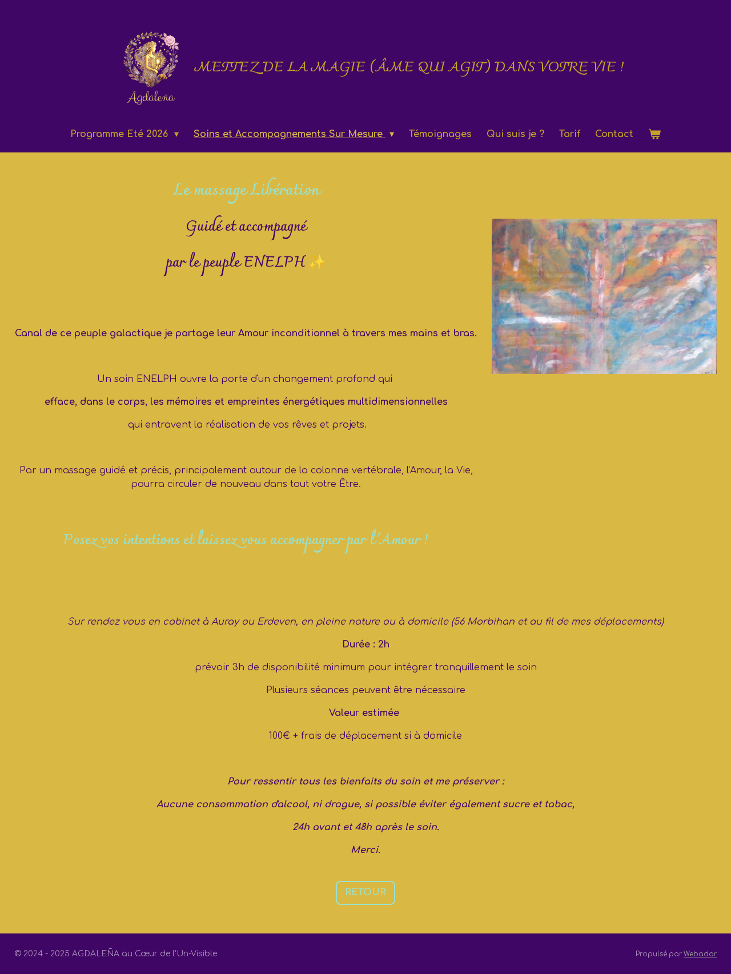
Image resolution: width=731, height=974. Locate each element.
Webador (700, 954)
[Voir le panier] (654, 134)
